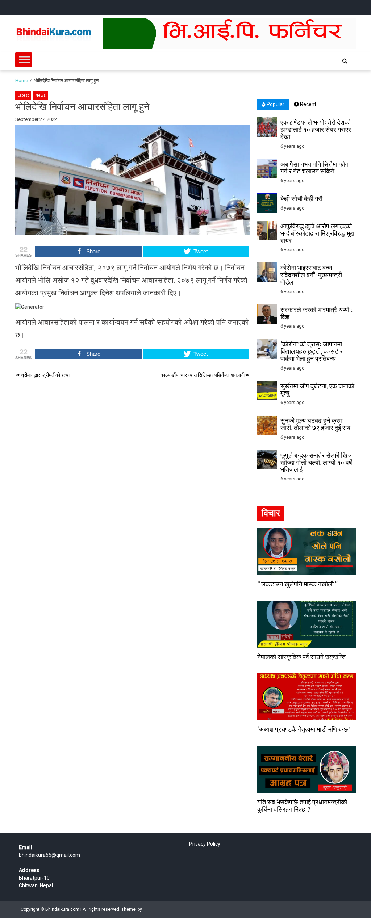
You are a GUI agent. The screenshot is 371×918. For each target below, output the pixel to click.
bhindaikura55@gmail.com (49, 855)
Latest (23, 95)
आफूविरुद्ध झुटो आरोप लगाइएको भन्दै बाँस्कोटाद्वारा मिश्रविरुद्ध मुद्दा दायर (317, 233)
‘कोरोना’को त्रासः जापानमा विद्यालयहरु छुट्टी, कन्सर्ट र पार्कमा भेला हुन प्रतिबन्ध (311, 351)
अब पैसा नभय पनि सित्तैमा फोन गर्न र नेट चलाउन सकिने (314, 168)
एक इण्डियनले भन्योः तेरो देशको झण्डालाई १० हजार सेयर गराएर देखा (315, 129)
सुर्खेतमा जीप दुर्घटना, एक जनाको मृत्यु (317, 389)
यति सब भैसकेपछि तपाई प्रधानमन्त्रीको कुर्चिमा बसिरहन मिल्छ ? (302, 805)
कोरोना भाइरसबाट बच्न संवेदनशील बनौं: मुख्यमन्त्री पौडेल (311, 274)
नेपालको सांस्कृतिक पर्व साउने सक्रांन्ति (301, 656)
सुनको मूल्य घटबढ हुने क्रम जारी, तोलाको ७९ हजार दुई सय (315, 424)
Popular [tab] (275, 104)
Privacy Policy (204, 844)
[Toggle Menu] (24, 59)
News (40, 95)
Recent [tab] (307, 104)
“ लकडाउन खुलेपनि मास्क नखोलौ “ (297, 584)
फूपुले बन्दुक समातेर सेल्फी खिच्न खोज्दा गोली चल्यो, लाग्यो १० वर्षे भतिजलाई (317, 462)
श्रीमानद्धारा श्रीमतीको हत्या (45, 375)
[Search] (345, 61)
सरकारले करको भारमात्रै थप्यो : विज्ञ (316, 313)
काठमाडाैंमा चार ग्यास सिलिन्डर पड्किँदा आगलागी (203, 375)
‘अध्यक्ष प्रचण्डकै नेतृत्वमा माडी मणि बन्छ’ (303, 729)
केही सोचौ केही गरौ (301, 198)
